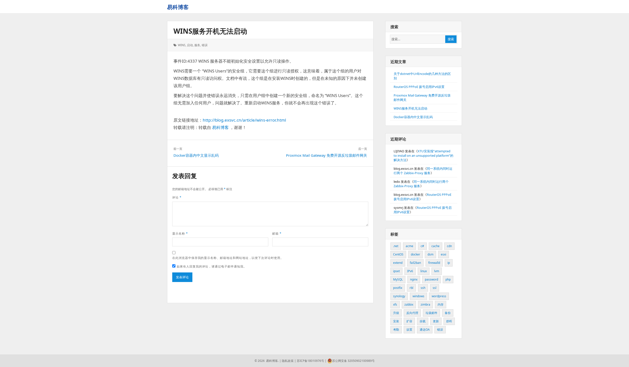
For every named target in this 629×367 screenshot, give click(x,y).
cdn (449, 246)
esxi (443, 254)
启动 (190, 45)
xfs (395, 304)
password (431, 279)
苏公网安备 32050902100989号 (353, 361)
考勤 (396, 329)
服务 (197, 45)
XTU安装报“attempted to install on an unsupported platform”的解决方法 (423, 155)
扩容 (409, 321)
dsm (430, 254)
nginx (413, 279)
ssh (423, 288)
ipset (396, 271)
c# (422, 246)
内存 (440, 304)
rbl (411, 288)
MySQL (398, 279)
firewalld (434, 263)
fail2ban (415, 263)
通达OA (425, 329)
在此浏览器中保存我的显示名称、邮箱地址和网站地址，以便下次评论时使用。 (228, 258)
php (448, 279)
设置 (409, 329)
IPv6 (410, 271)
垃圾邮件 (431, 313)
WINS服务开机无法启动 (210, 31)
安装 (396, 321)
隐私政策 (288, 361)
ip (448, 263)
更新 (436, 321)
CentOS (398, 254)
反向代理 (412, 313)
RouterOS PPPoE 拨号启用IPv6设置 (419, 87)
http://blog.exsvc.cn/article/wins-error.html (244, 120)
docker (415, 254)
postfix (397, 288)
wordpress (439, 296)
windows (418, 296)
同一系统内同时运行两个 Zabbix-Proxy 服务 (423, 170)
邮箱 (277, 233)
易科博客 (178, 7)
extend (397, 263)
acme (409, 246)
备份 (448, 313)
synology (399, 296)
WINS (182, 45)
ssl (434, 288)
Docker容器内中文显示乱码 (413, 117)
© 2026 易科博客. (267, 361)
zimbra (425, 304)
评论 (177, 197)
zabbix (408, 304)
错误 (205, 45)
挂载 (423, 321)
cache (435, 246)
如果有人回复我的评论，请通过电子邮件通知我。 (212, 266)
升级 (396, 313)
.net (395, 246)
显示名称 (180, 233)
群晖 (449, 321)
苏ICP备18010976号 (310, 361)
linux (423, 271)
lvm (436, 271)
